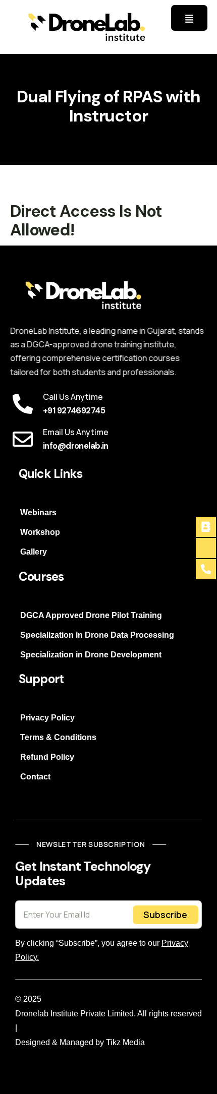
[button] (189, 18)
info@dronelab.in (75, 446)
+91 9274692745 (74, 410)
